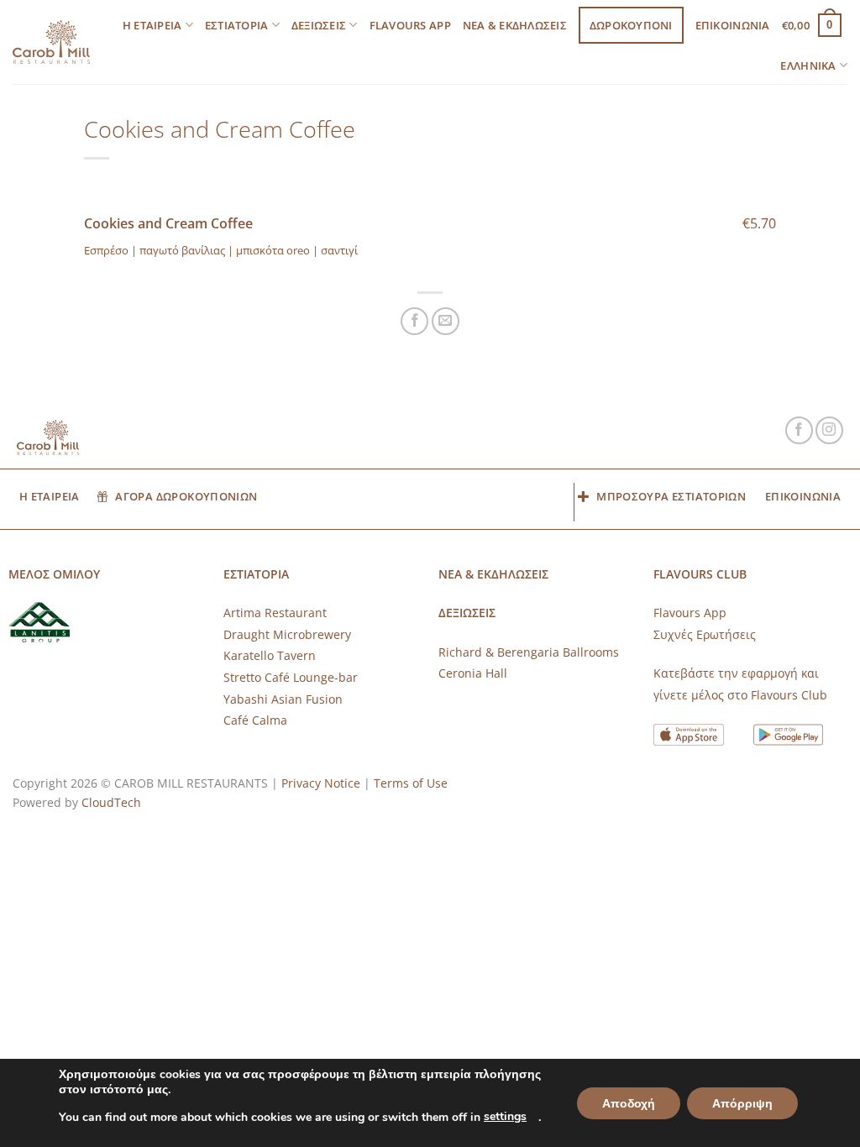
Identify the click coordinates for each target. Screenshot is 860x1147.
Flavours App (410, 25)
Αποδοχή (628, 1104)
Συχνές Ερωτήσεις (704, 634)
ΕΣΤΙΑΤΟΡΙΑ (237, 25)
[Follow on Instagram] (829, 430)
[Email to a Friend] (445, 321)
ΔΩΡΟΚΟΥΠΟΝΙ (631, 25)
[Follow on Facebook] (799, 430)
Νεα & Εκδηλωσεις (515, 25)
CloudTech (111, 802)
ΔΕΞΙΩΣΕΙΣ (318, 25)
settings (505, 1116)
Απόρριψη (742, 1104)
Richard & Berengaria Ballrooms (528, 652)
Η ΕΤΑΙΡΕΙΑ (152, 25)
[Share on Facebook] (414, 321)
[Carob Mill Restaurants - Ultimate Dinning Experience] (51, 42)
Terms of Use (411, 783)
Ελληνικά (808, 65)
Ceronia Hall (472, 673)
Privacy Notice (320, 783)
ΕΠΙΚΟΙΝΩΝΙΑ (732, 25)
